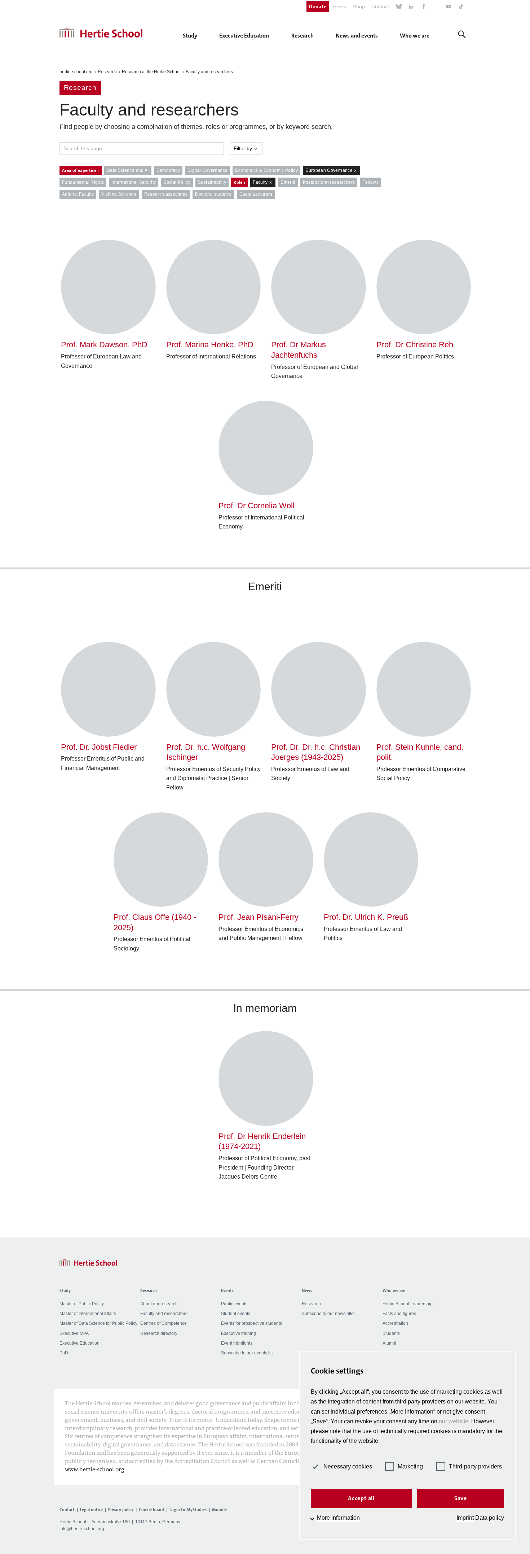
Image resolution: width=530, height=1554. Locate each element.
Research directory (158, 1333)
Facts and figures (399, 1313)
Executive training (238, 1333)
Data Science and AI (128, 170)
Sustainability (212, 182)
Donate (317, 6)
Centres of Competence (163, 1323)
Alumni (389, 1343)
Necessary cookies (347, 1466)
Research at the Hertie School (151, 71)
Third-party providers (475, 1466)
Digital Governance (207, 170)
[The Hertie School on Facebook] (423, 7)
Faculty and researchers (209, 71)
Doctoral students (213, 194)
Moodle (219, 1509)
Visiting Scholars (118, 194)
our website (453, 1421)
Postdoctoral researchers (329, 182)
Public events (234, 1303)
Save (460, 1498)
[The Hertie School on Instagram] (436, 7)
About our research (159, 1303)
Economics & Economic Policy (266, 170)
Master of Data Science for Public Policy (98, 1323)
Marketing (410, 1466)
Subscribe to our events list (247, 1352)
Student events (235, 1313)
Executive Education (79, 1343)
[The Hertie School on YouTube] (448, 7)
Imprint (465, 1518)
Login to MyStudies (188, 1509)
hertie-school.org (76, 71)
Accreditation (395, 1323)
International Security (133, 182)
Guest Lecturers (255, 194)
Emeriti (288, 182)
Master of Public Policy (81, 1303)
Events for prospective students (251, 1323)
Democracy (168, 170)
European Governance (329, 170)
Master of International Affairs (87, 1313)
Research (107, 71)
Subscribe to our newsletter (328, 1313)
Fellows (370, 182)
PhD (63, 1352)
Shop (359, 6)
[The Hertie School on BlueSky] (398, 7)
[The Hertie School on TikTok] (461, 7)
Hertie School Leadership (408, 1303)
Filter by (243, 148)
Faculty (260, 182)
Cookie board (151, 1509)
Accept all (361, 1498)
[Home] (100, 33)
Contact (380, 6)
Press (339, 6)
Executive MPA (74, 1333)
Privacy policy (120, 1509)
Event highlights (236, 1343)
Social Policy (176, 182)
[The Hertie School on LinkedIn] (411, 7)
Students (391, 1333)
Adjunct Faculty (78, 194)
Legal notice (91, 1509)
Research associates (166, 194)
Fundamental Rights (83, 182)
